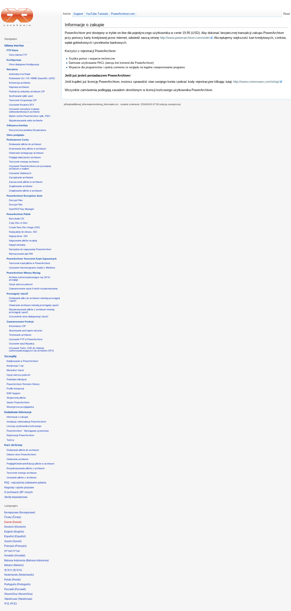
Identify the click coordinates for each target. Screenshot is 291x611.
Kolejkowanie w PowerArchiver (22, 361)
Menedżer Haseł (15, 370)
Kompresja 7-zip (15, 365)
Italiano (18, 565)
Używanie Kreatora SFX (21, 104)
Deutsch (20, 526)
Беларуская (27, 512)
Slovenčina (25, 593)
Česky (16, 517)
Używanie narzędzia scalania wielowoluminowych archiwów (24, 110)
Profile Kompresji (15, 388)
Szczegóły (10, 356)
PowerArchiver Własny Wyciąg (23, 272)
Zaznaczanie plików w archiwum (25, 182)
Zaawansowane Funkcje (20, 321)
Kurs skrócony (13, 445)
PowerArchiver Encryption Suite (24, 195)
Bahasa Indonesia (37, 560)
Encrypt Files (16, 204)
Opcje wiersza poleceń (21, 284)
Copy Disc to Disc (18, 223)
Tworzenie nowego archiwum (24, 161)
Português (24, 584)
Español (20, 536)
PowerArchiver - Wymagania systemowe (28, 431)
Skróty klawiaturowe (15, 497)
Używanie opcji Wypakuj (21, 343)
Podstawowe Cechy (18, 139)
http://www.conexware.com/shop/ (256, 81)
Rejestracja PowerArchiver (20, 435)
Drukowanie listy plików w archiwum (27, 148)
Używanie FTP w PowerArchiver (26, 339)
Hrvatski (19, 555)
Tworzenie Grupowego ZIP (23, 100)
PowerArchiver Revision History (23, 384)
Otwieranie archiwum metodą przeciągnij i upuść (34, 305)
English (18, 531)
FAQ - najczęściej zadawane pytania (25, 482)
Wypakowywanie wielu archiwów (26, 120)
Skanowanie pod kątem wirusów (25, 330)
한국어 (17, 570)
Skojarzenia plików (16, 397)
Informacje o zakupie (17, 417)
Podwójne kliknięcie (17, 379)
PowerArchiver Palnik (18, 214)
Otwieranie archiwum (17, 459)
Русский (20, 589)
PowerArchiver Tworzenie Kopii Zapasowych (32, 258)
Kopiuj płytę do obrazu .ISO (23, 232)
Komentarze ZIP (17, 326)
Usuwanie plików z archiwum (21, 477)
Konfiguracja (14, 60)
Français (21, 545)
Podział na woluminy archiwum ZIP (27, 91)
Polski (16, 579)
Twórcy (10, 440)
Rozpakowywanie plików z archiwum (26, 468)
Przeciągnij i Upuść (17, 293)
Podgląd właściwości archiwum (25, 157)
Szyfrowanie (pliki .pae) (21, 96)
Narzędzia (12, 69)
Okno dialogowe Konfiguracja (24, 64)
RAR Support (13, 393)
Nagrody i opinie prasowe (19, 487)
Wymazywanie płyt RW (21, 254)
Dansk (17, 522)
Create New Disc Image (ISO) (24, 227)
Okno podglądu (15, 135)
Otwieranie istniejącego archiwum (26, 153)
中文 (13, 603)
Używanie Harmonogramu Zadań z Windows (32, 267)
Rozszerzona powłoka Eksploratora (27, 130)
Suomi (17, 541)
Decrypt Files (16, 200)
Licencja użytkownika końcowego (24, 426)
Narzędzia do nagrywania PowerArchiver (30, 249)
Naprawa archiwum (19, 87)
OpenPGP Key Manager (21, 209)
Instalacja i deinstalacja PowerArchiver (26, 421)
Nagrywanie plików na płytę (23, 240)
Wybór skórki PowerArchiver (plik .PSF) (29, 116)
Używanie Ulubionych (20, 173)
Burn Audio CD (16, 218)
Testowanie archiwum (20, 335)
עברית (8, 550)
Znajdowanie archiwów (20, 186)
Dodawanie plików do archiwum (25, 144)
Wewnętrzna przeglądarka (20, 407)
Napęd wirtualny (17, 245)
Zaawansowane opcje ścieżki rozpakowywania (33, 288)
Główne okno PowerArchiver (21, 454)
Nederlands (26, 574)
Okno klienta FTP (18, 55)
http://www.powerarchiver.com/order (185, 37)
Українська (25, 598)
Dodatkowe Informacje (18, 412)
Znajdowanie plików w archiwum (25, 190)
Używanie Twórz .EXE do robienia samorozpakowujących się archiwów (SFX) (31, 349)
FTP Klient (12, 50)
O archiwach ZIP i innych (18, 492)
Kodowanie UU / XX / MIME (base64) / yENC (32, 78)
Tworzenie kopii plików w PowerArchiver (29, 263)
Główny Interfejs (14, 45)
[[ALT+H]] (17, 17)
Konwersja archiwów (19, 82)
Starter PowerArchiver (18, 402)
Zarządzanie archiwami (21, 177)
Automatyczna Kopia (19, 74)
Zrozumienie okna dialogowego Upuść (28, 316)
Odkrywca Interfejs (17, 125)
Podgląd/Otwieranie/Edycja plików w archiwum (30, 463)
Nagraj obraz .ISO (18, 236)
